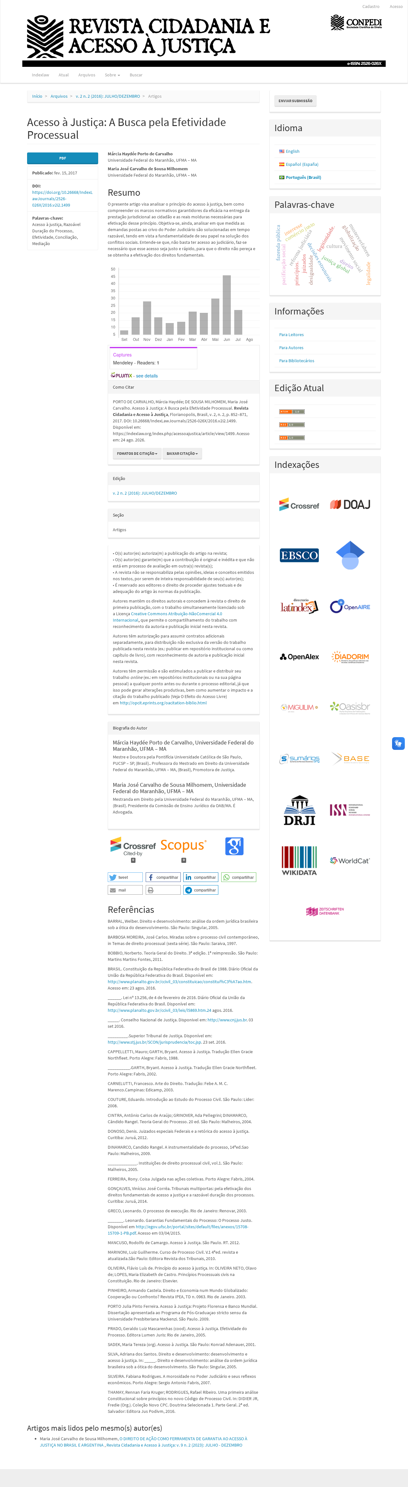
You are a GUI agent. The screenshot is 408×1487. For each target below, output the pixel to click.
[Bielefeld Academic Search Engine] (350, 759)
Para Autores (291, 347)
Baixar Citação (181, 453)
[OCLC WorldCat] (350, 861)
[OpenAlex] (299, 657)
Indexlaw (40, 75)
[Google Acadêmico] (350, 555)
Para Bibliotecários (296, 360)
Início (37, 96)
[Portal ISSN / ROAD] (350, 810)
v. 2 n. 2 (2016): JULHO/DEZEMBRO (108, 96)
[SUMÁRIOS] (299, 759)
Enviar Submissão (295, 100)
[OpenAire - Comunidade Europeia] (350, 606)
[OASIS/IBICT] (350, 708)
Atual (64, 75)
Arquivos (86, 75)
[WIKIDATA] (299, 861)
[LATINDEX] (299, 606)
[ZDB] (325, 912)
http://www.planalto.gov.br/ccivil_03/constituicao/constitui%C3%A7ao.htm (179, 981)
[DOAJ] (350, 504)
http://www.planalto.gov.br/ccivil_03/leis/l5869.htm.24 (159, 1010)
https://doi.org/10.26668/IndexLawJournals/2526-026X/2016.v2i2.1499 (62, 198)
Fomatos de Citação (136, 453)
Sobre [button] (111, 75)
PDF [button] (62, 158)
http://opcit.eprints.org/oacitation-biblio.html (163, 703)
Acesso (396, 6)
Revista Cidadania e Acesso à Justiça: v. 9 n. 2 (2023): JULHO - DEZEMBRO (174, 1445)
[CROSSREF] (299, 504)
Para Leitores (291, 334)
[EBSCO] (299, 555)
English (293, 151)
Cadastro (371, 6)
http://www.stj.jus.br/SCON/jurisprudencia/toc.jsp (154, 1042)
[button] (125, 877)
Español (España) (302, 164)
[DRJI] (299, 810)
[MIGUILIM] (299, 708)
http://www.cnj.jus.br (227, 1020)
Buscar (136, 75)
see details (147, 375)
